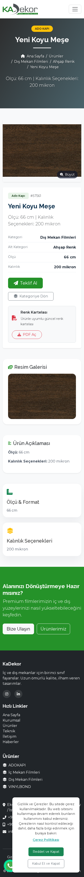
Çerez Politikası (46, 840)
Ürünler (56, 56)
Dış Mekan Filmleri (31, 61)
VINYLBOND (19, 787)
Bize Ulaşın (18, 629)
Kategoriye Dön (33, 296)
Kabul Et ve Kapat (46, 864)
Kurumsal (11, 720)
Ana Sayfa (35, 56)
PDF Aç (29, 334)
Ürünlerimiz (53, 629)
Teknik (9, 731)
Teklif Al (28, 283)
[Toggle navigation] (75, 9)
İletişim (9, 736)
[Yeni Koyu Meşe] (42, 396)
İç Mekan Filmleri (24, 772)
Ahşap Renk (64, 61)
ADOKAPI (17, 765)
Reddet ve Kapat (46, 852)
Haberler (11, 742)
